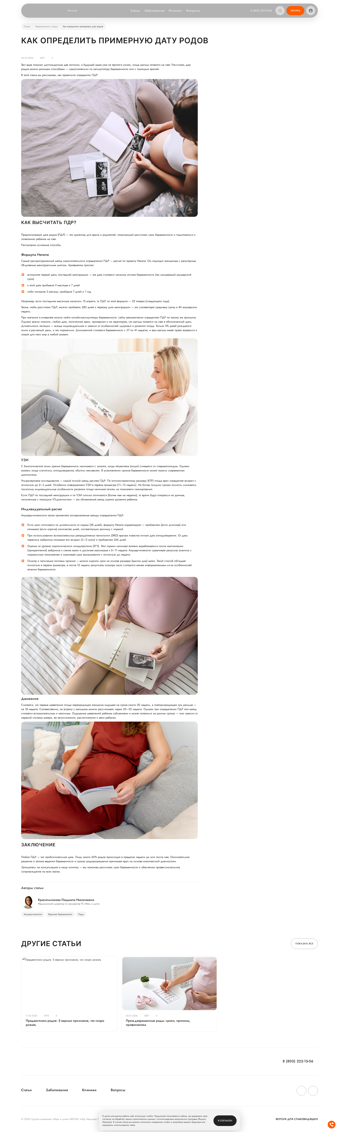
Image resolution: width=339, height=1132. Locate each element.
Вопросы (193, 10)
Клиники (175, 10)
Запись (295, 10)
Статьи (135, 10)
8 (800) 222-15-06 (261, 11)
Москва (72, 10)
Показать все (304, 943)
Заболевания (154, 10)
